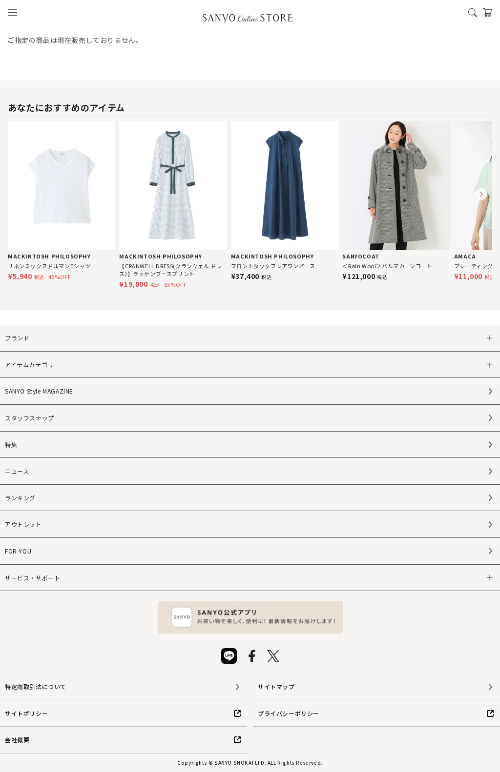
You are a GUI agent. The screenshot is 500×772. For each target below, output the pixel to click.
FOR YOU (18, 551)
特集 (11, 444)
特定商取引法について (35, 686)
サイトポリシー (26, 713)
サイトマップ (276, 686)
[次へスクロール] (481, 194)
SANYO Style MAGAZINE (39, 391)
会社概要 (17, 739)
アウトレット (23, 524)
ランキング (20, 498)
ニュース (17, 471)
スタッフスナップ (29, 418)
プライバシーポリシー (288, 713)
